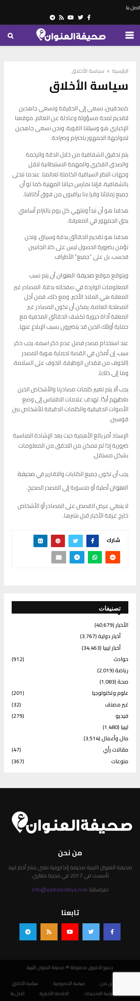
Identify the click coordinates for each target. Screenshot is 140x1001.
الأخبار (122, 625)
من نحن (107, 983)
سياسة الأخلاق (25, 983)
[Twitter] (91, 931)
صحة (122, 682)
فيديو (122, 716)
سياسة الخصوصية (69, 983)
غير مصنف (116, 704)
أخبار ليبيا (112, 648)
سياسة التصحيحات (100, 993)
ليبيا (124, 727)
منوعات (119, 761)
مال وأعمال (115, 738)
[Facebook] (112, 931)
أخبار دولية (109, 636)
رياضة (121, 670)
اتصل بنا (133, 7)
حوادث (121, 659)
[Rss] (49, 931)
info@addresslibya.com (60, 889)
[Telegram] (28, 931)
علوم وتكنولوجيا (110, 693)
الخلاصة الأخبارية (54, 993)
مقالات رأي (115, 750)
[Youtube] (70, 931)
